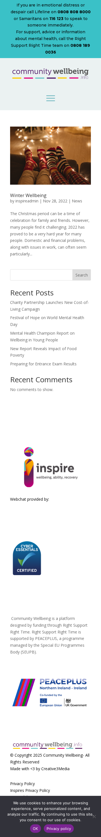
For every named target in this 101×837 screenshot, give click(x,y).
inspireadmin (26, 201)
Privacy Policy (22, 783)
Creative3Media (55, 768)
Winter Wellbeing (28, 195)
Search (81, 275)
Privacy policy (59, 828)
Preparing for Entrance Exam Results (43, 363)
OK (35, 828)
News (77, 201)
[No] (94, 816)
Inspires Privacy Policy (30, 790)
